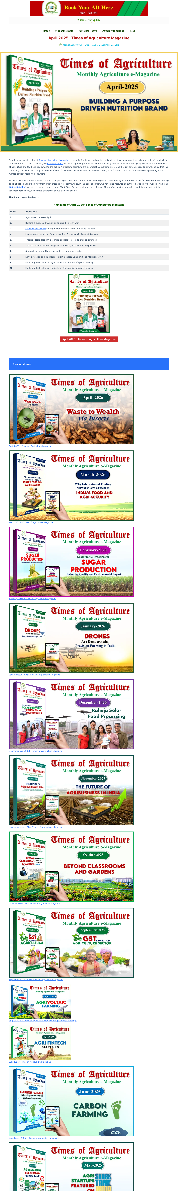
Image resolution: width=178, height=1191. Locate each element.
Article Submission (113, 30)
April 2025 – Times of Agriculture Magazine (89, 339)
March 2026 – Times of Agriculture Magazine (31, 522)
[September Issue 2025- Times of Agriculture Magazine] (71, 943)
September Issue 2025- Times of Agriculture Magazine (36, 979)
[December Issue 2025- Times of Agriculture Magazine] (71, 714)
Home (46, 30)
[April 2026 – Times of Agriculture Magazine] (71, 409)
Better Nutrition (17, 187)
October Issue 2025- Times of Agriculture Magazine (34, 903)
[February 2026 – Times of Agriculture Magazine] (71, 562)
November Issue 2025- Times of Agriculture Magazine (35, 827)
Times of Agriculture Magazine (54, 160)
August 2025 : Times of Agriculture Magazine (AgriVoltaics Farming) (42, 1020)
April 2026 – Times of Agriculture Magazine (30, 446)
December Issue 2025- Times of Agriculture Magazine (35, 751)
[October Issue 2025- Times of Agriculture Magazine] (71, 867)
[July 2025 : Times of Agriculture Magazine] (40, 1042)
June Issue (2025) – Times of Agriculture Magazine (34, 1138)
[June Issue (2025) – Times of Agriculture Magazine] (71, 1101)
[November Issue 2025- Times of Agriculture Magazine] (71, 790)
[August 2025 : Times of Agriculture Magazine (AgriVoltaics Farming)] (40, 1001)
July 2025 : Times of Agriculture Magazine (30, 1062)
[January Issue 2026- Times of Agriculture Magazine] (71, 638)
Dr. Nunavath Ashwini (35, 228)
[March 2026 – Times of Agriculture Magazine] (71, 485)
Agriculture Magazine (109, 45)
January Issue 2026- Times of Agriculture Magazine (34, 674)
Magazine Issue (64, 30)
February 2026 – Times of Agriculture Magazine (32, 598)
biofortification (55, 163)
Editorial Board (87, 30)
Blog (132, 30)
